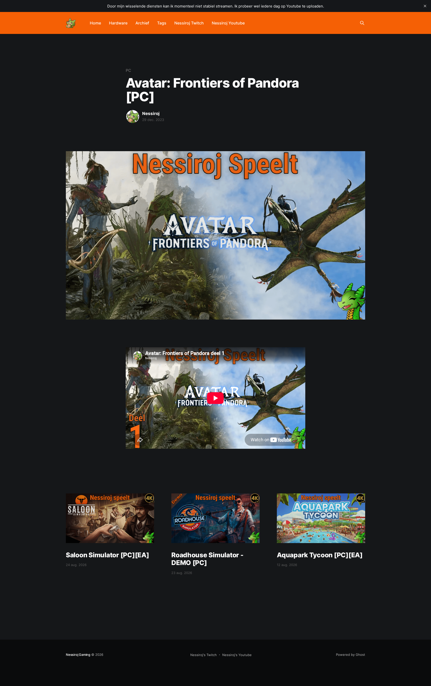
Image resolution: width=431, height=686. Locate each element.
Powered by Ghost (350, 655)
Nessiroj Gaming (78, 655)
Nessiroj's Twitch (203, 655)
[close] (425, 6)
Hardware (118, 22)
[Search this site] (362, 23)
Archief (142, 22)
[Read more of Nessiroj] (133, 116)
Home (95, 22)
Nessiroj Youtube (228, 22)
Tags (161, 22)
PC (128, 70)
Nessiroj (151, 113)
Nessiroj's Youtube (237, 655)
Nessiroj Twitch (189, 22)
